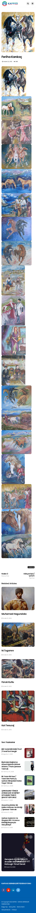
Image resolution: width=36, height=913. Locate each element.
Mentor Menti (20, 907)
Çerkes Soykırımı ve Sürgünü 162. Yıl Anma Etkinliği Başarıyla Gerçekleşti (10, 821)
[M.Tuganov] (18, 635)
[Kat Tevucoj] (18, 706)
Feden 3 (5, 575)
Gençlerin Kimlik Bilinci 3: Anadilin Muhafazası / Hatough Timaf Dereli (16, 861)
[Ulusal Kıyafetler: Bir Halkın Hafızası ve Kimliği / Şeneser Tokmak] (29, 809)
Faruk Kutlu (8, 682)
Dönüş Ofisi (12, 907)
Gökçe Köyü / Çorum (29, 576)
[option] (18, 852)
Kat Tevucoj (8, 725)
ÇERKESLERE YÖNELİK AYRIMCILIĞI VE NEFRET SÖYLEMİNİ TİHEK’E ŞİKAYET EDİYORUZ (11, 794)
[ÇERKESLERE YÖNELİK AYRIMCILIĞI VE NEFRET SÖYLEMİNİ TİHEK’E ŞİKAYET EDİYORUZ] (29, 795)
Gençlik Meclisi (6, 910)
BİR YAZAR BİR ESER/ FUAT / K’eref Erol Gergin (12, 750)
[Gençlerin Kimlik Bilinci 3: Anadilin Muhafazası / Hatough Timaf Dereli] (18, 852)
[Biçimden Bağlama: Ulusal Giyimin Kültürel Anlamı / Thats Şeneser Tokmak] (29, 766)
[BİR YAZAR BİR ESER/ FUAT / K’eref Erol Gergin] (29, 753)
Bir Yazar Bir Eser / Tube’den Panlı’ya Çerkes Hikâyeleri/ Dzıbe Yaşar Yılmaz (12, 779)
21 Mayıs (14, 910)
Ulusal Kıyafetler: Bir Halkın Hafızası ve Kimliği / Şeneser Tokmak (12, 807)
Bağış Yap (5, 907)
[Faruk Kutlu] (18, 668)
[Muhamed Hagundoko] (18, 598)
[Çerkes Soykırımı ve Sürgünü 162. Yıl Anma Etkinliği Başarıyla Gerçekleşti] (29, 822)
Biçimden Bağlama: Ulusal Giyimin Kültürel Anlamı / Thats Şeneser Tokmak (11, 765)
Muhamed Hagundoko (14, 614)
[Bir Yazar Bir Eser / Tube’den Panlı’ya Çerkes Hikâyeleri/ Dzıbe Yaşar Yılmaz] (29, 780)
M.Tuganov (8, 650)
